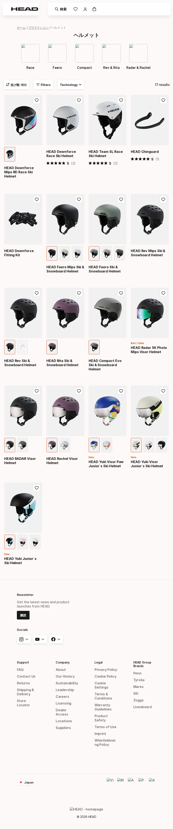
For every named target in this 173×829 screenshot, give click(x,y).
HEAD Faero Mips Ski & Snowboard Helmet (65, 269)
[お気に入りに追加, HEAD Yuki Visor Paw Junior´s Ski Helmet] (121, 391)
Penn (137, 673)
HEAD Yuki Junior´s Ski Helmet (20, 561)
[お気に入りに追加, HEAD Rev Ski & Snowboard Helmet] (37, 293)
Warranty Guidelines (103, 707)
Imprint (100, 734)
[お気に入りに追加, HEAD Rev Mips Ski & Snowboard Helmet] (163, 199)
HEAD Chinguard (145, 152)
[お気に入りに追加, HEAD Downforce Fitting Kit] (37, 199)
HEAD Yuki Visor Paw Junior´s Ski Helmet (106, 464)
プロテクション (38, 27)
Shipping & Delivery (25, 692)
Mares (138, 687)
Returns (23, 683)
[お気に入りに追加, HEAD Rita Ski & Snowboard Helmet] (79, 293)
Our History (65, 676)
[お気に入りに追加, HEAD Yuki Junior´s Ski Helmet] (37, 488)
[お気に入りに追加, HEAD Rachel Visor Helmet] (79, 391)
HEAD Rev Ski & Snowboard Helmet (20, 363)
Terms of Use (105, 727)
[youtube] (40, 639)
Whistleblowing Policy (105, 742)
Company (63, 662)
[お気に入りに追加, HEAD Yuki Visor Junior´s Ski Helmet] (163, 391)
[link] (75, 9)
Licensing (63, 703)
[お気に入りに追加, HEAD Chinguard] (163, 100)
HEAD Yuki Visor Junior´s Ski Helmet (147, 464)
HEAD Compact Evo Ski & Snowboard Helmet (105, 365)
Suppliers (63, 728)
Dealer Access (62, 712)
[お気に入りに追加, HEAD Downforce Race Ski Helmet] (79, 100)
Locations (64, 721)
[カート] (94, 9)
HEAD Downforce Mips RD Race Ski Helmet (19, 172)
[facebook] (56, 639)
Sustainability (67, 683)
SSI (135, 693)
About (61, 669)
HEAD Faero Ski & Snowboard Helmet (105, 269)
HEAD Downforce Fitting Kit (19, 253)
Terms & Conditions (103, 696)
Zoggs (138, 700)
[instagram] (24, 639)
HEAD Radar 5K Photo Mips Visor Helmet (149, 350)
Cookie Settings (101, 685)
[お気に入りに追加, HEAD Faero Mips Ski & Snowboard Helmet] (79, 199)
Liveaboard (142, 707)
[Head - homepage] (24, 9)
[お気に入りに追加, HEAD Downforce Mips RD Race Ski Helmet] (37, 100)
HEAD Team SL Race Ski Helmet (106, 154)
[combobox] (16, 84)
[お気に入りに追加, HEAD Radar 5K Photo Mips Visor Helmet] (163, 293)
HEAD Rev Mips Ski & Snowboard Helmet (148, 253)
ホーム (21, 27)
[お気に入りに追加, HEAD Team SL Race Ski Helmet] (121, 100)
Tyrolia (139, 680)
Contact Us (26, 676)
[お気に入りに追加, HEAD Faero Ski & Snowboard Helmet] (121, 199)
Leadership (65, 690)
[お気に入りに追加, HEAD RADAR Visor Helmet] (37, 391)
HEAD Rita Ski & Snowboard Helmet (62, 363)
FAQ (20, 669)
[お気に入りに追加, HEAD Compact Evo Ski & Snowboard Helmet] (121, 293)
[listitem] (9, 154)
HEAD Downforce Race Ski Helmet (61, 154)
